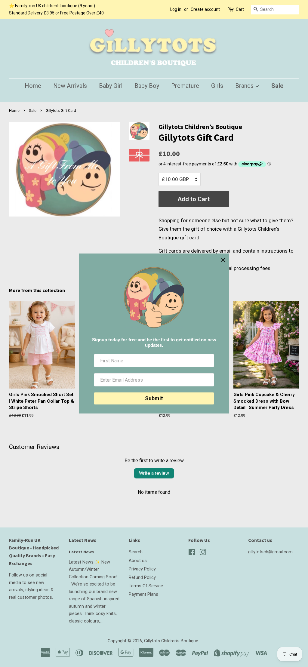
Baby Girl (110, 85)
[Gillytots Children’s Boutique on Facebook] (191, 553)
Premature (185, 85)
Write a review (154, 473)
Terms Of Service (146, 586)
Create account (205, 9)
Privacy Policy (142, 569)
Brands (245, 85)
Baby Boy (146, 85)
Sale (277, 85)
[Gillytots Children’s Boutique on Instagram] (202, 553)
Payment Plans (143, 594)
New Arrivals (70, 85)
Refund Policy (142, 577)
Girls (217, 85)
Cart (240, 9)
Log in (175, 9)
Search (136, 552)
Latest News (82, 540)
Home (33, 85)
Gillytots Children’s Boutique (171, 641)
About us (138, 560)
